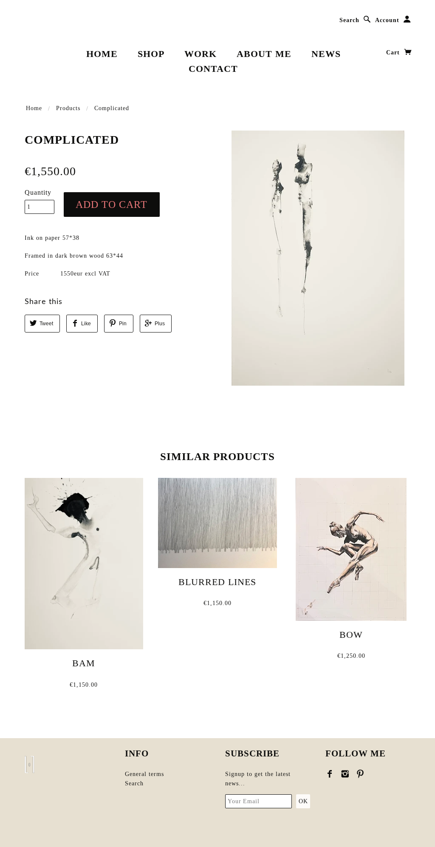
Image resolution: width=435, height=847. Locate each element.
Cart (394, 52)
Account (387, 20)
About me (264, 53)
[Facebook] (329, 774)
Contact (213, 68)
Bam (83, 663)
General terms (144, 774)
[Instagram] (345, 774)
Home (102, 53)
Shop (151, 53)
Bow (351, 634)
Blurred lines (217, 582)
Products (68, 108)
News (326, 53)
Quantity (38, 192)
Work (200, 53)
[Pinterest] (360, 774)
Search (349, 20)
